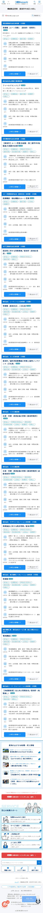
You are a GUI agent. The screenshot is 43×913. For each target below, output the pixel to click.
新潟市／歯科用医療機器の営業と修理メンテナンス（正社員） (21, 362)
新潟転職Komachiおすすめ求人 (21, 752)
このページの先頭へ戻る (21, 878)
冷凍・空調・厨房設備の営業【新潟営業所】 (20, 416)
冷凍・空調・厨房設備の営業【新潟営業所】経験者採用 (21, 472)
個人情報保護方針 (26, 890)
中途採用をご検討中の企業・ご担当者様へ (22, 887)
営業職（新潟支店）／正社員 (14, 306)
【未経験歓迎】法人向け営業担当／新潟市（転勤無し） (21, 691)
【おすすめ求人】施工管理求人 (21, 758)
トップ (17, 882)
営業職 (5, 579)
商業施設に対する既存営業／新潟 (16, 526)
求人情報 (4, 3)
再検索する (37, 15)
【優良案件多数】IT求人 (19, 766)
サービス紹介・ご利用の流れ (20, 825)
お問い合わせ (15, 891)
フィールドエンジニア (11, 85)
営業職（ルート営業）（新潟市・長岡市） (19, 27)
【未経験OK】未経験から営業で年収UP (24, 774)
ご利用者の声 (15, 834)
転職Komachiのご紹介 (18, 817)
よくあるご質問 (16, 842)
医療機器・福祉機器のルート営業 (16, 198)
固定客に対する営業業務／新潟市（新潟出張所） (20, 252)
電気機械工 (7, 636)
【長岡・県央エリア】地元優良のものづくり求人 (24, 782)
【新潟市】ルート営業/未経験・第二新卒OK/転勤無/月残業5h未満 (21, 144)
